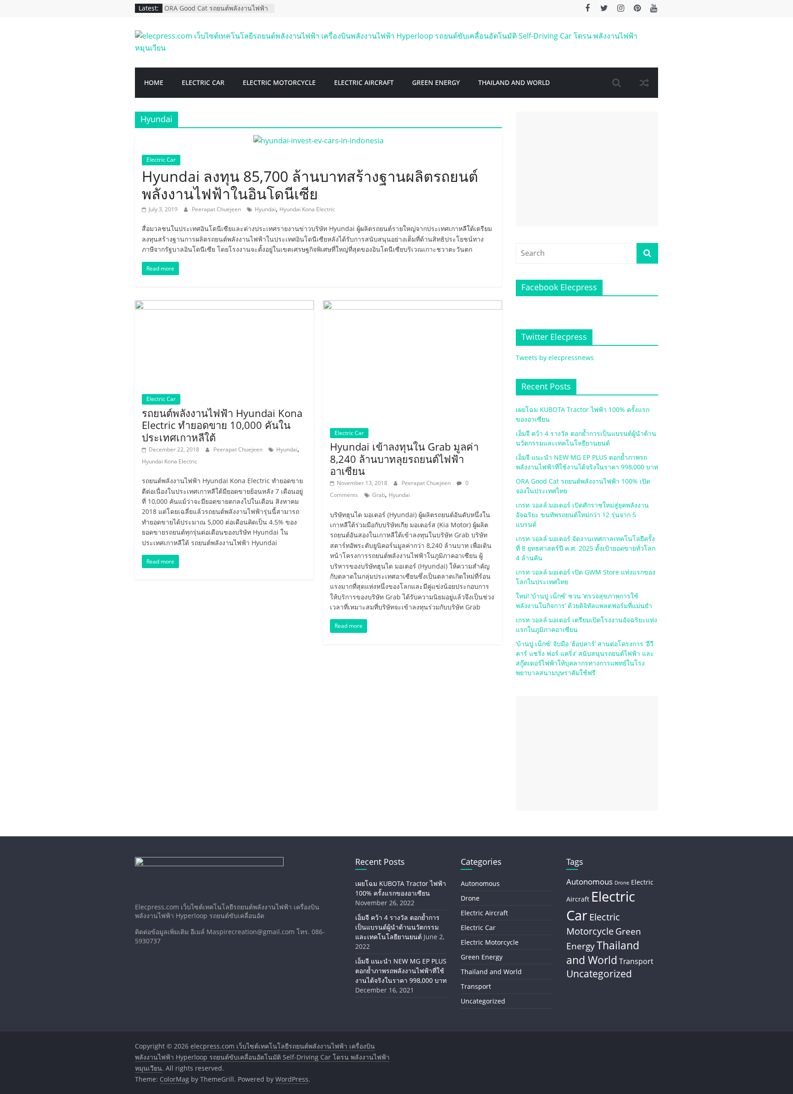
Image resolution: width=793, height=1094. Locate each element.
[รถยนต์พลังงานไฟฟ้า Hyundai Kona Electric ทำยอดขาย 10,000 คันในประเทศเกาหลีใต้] (224, 306)
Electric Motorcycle (279, 82)
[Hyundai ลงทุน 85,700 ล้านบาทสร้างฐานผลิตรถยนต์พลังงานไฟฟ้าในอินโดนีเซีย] (318, 140)
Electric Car (203, 82)
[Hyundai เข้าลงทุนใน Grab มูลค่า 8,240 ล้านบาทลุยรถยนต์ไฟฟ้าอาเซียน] (412, 306)
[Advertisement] (587, 169)
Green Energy (436, 82)
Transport (476, 986)
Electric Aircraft (364, 82)
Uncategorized (483, 1001)
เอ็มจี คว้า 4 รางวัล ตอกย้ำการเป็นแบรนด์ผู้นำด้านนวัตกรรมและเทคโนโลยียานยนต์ (397, 927)
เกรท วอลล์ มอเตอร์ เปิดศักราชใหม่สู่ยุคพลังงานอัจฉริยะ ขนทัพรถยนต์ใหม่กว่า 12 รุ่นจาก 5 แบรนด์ (582, 515)
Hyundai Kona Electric (307, 209)
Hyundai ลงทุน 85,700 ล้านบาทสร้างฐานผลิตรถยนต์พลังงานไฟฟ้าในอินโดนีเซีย (310, 184)
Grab (378, 495)
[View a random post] (644, 83)
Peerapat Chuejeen (217, 209)
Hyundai (265, 209)
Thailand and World (514, 82)
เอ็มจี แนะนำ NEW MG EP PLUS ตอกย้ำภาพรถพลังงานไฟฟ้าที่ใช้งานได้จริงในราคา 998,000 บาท (401, 971)
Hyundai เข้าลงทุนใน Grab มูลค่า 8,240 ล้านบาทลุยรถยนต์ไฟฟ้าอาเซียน (404, 459)
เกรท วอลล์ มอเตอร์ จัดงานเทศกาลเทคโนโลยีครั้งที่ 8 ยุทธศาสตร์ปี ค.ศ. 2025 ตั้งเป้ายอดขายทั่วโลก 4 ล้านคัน (585, 548)
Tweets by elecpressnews (555, 357)
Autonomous (480, 883)
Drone (470, 898)
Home (153, 82)
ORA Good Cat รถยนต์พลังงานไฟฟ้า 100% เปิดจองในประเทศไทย (216, 13)
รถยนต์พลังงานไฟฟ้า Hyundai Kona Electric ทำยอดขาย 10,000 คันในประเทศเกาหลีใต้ (222, 425)
